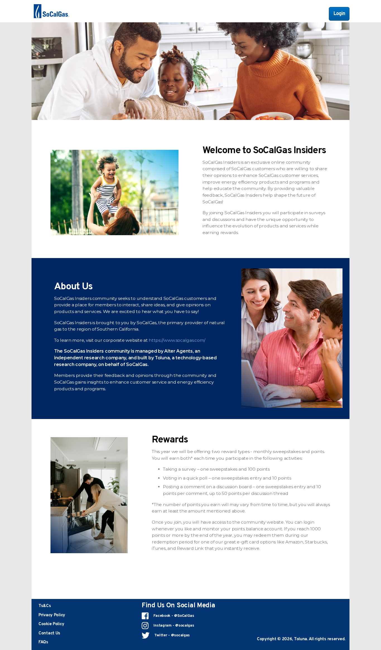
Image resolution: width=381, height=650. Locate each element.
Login (339, 14)
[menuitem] (45, 606)
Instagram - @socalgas (173, 625)
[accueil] (51, 11)
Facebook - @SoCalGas (173, 615)
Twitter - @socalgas (171, 635)
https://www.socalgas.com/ (177, 340)
